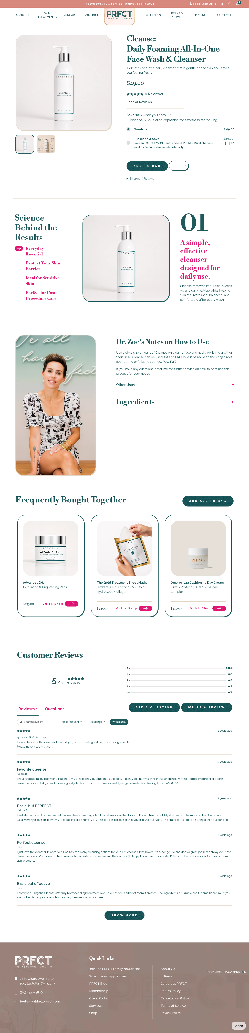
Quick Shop (53, 603)
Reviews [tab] (27, 708)
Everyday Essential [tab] (35, 251)
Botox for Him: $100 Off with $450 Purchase (120, 3)
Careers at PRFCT (174, 983)
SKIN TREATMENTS (46, 15)
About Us (23, 15)
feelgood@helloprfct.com (40, 1001)
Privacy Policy (171, 1013)
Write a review (206, 707)
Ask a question (154, 707)
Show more (124, 915)
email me (161, 369)
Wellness (153, 15)
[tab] (56, 709)
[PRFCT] (119, 15)
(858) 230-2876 (205, 3)
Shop (93, 1013)
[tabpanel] (124, 821)
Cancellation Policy (175, 998)
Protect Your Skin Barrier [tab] (43, 266)
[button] (175, 342)
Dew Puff (169, 361)
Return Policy (171, 991)
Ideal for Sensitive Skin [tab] (43, 280)
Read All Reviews (139, 102)
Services (95, 1005)
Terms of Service (173, 1005)
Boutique (91, 15)
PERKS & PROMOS (177, 15)
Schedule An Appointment (109, 976)
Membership (98, 991)
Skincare (70, 15)
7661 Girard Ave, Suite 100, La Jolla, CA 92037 (37, 981)
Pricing (200, 15)
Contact (224, 15)
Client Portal (98, 998)
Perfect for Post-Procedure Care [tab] (41, 295)
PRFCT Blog (98, 983)
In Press (166, 976)
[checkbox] (119, 722)
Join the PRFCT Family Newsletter (114, 969)
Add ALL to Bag (208, 501)
